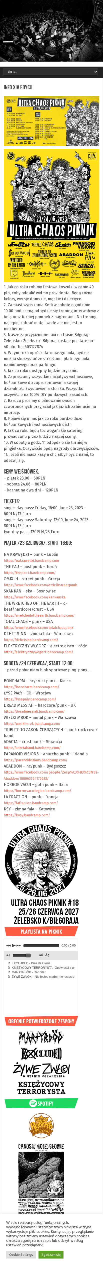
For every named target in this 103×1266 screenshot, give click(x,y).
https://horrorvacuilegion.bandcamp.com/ (37, 791)
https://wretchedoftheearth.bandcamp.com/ (39, 615)
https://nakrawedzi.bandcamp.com (31, 561)
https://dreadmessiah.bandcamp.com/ (34, 711)
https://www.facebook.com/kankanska (35, 597)
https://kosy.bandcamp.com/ (27, 815)
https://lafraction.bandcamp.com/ (31, 803)
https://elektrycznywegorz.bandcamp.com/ (38, 652)
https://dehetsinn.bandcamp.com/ (31, 640)
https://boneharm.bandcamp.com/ (31, 687)
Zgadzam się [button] (51, 1254)
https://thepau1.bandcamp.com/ (30, 573)
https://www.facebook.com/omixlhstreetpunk (40, 585)
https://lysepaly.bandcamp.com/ (30, 699)
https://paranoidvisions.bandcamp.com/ (36, 760)
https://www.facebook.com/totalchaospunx (38, 628)
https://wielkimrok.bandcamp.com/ (32, 724)
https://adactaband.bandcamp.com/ (32, 748)
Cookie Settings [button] (21, 1254)
